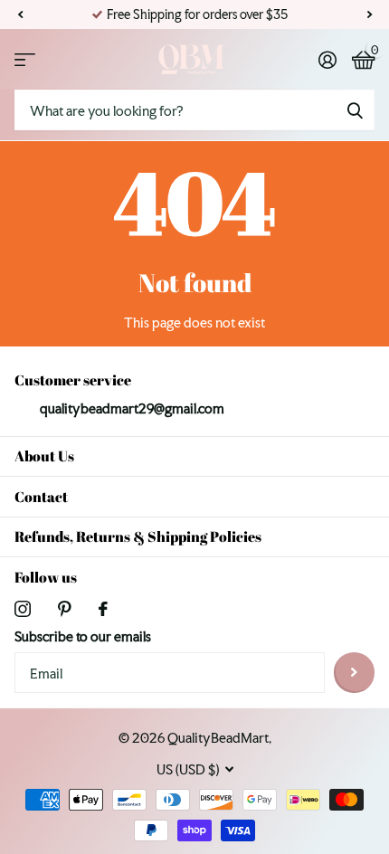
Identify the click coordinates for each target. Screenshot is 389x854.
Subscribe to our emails (82, 636)
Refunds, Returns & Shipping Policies (137, 536)
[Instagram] (22, 609)
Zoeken (355, 110)
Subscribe (354, 672)
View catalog (24, 59)
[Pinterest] (64, 609)
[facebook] (103, 609)
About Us (44, 456)
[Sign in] (327, 59)
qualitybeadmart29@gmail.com (132, 408)
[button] (20, 14)
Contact (41, 497)
